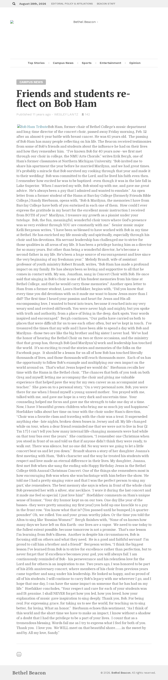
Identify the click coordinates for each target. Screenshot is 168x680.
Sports (87, 62)
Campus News (63, 62)
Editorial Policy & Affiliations (72, 3)
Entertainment (110, 62)
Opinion (135, 62)
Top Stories (36, 62)
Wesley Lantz (66, 114)
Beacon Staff (106, 3)
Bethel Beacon (29, 673)
